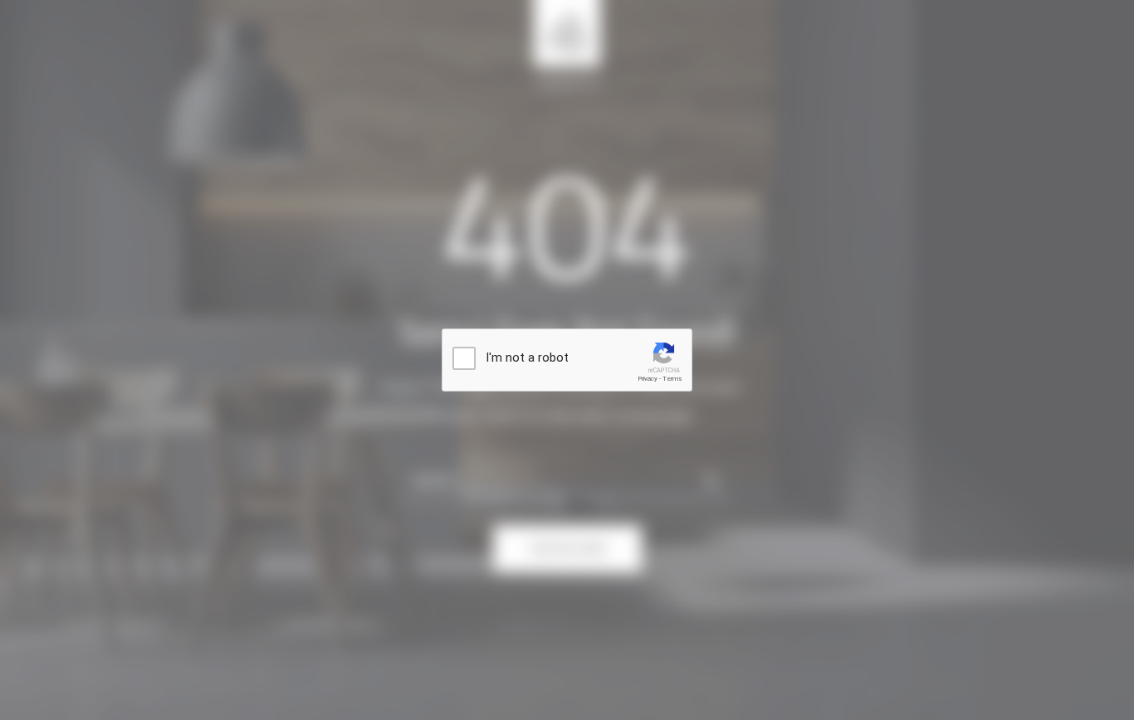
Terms (672, 378)
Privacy (647, 378)
